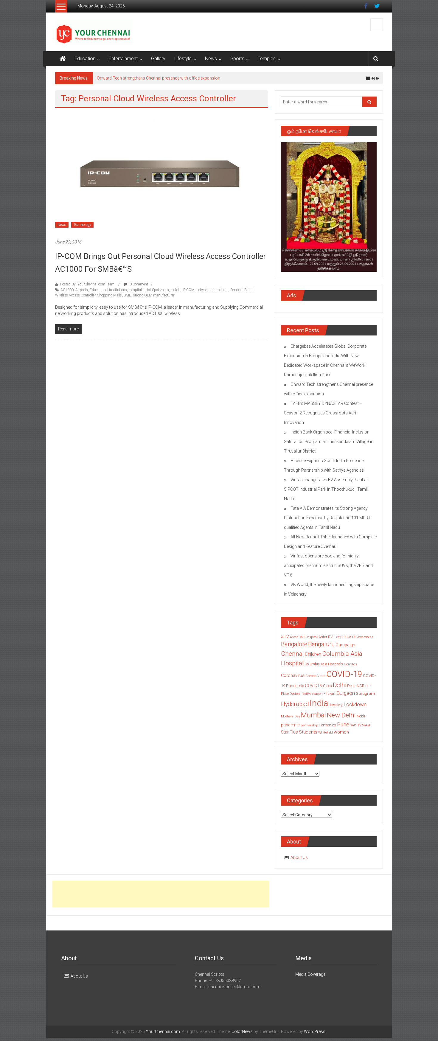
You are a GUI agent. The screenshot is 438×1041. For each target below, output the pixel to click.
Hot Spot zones (157, 290)
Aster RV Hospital (333, 637)
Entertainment (123, 58)
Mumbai (313, 715)
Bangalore (294, 644)
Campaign (345, 644)
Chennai (292, 653)
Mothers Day (290, 716)
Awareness (365, 637)
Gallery (158, 58)
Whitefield (325, 732)
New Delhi (341, 715)
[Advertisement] (160, 894)
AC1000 (67, 290)
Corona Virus (315, 676)
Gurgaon (345, 693)
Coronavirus (293, 675)
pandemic (290, 725)
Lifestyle (183, 58)
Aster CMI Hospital (304, 637)
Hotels (176, 290)
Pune (343, 724)
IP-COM (188, 290)
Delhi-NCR (355, 685)
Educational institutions (108, 290)
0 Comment (138, 284)
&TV (285, 636)
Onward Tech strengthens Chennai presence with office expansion (158, 78)
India (319, 703)
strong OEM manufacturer (153, 295)
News (211, 58)
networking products (212, 290)
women (341, 732)
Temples (267, 58)
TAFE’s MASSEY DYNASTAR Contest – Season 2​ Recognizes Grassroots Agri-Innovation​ (323, 413)
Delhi (339, 685)
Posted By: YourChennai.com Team (87, 284)
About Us (299, 857)
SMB (127, 295)
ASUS (352, 637)
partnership (309, 725)
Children (313, 654)
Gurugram (365, 693)
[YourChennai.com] (62, 58)
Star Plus (289, 732)
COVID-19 (344, 674)
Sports (237, 58)
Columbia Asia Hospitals (324, 664)
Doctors (295, 694)
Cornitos (350, 664)
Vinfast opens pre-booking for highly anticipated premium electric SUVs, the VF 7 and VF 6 (328, 565)
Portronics (327, 725)
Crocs (327, 686)
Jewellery (336, 705)
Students (308, 732)
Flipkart (330, 694)
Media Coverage (310, 974)
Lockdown (355, 704)
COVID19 (313, 685)
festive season (312, 694)
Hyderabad (295, 704)
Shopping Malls (109, 295)
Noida (361, 716)
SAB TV (355, 725)
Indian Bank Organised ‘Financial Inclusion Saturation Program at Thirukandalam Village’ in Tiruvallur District (328, 441)
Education (84, 58)
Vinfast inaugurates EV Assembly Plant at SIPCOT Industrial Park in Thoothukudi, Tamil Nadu (326, 489)
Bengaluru (321, 644)
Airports (81, 290)
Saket (366, 725)
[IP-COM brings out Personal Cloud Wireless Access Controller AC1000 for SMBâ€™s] (161, 173)
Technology (82, 225)
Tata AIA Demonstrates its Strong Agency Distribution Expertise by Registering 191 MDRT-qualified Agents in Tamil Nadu (327, 518)
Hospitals (136, 290)
